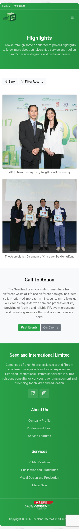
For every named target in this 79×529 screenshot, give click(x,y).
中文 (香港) (19, 6)
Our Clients (50, 327)
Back (11, 81)
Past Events (29, 327)
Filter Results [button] (33, 81)
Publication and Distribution (39, 470)
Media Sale (39, 485)
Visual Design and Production (39, 477)
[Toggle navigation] (72, 18)
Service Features (39, 436)
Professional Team (39, 428)
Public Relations (39, 462)
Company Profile (39, 420)
